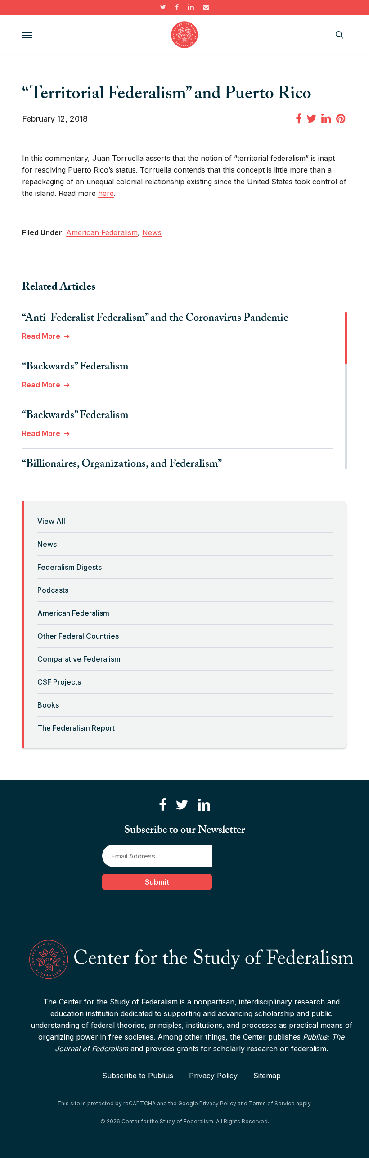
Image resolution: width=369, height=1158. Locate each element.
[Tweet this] (311, 118)
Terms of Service (272, 1103)
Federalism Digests (69, 567)
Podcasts (52, 590)
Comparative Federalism (79, 658)
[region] (184, 390)
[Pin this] (341, 118)
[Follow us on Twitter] (182, 805)
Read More (41, 336)
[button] (27, 34)
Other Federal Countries (78, 635)
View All (51, 521)
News (47, 544)
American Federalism (73, 613)
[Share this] (299, 118)
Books (48, 704)
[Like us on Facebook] (162, 805)
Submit (157, 881)
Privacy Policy (213, 1075)
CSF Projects (59, 681)
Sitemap (267, 1075)
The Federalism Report (76, 727)
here (106, 193)
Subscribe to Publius (137, 1075)
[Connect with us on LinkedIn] (204, 805)
